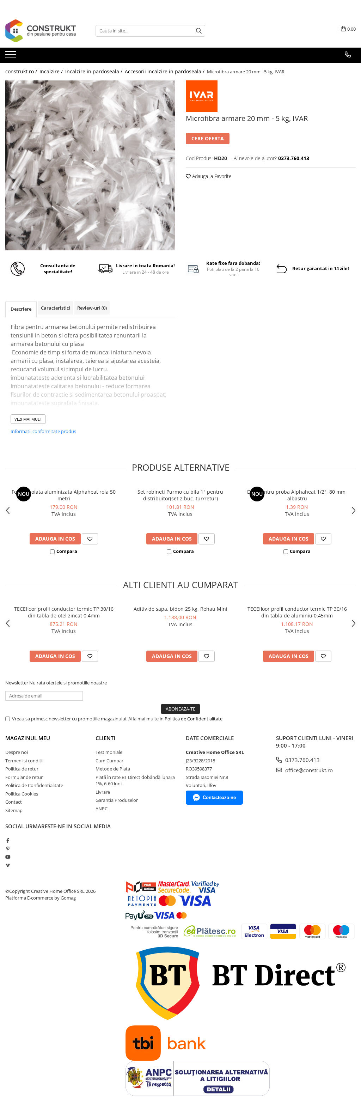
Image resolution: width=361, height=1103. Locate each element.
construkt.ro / (21, 71)
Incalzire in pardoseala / (94, 71)
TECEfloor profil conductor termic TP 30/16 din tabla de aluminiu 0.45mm (297, 612)
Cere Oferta (207, 138)
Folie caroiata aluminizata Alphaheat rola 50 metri (64, 495)
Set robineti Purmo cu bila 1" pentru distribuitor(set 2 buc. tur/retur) (180, 495)
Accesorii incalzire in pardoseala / (165, 71)
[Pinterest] (7, 849)
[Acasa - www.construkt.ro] (40, 30)
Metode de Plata (113, 769)
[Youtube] (7, 857)
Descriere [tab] (21, 309)
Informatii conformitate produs (43, 431)
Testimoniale (109, 752)
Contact (13, 802)
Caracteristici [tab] (55, 308)
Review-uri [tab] (92, 308)
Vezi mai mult (28, 419)
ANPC (102, 808)
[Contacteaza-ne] (348, 55)
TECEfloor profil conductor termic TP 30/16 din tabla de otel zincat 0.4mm (64, 612)
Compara (66, 551)
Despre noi (16, 752)
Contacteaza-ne (219, 797)
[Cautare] (198, 31)
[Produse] (11, 56)
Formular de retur (24, 777)
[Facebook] (7, 840)
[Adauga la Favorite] (90, 538)
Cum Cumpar (109, 760)
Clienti (105, 738)
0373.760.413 (302, 759)
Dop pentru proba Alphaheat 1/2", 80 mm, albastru (297, 495)
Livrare (103, 792)
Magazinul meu (27, 738)
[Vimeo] (7, 865)
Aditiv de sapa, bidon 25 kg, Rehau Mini (180, 608)
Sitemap (14, 810)
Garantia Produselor (117, 800)
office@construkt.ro (308, 770)
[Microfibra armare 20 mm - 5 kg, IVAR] (90, 165)
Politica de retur (21, 769)
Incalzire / (51, 71)
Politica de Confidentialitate (193, 718)
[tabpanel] (90, 165)
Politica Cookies (21, 794)
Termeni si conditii (24, 760)
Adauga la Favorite (211, 176)
